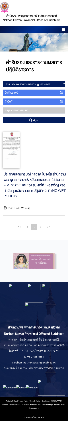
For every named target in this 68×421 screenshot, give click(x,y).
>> (48, 226)
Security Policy (35, 401)
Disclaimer (46, 401)
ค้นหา (35, 120)
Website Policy (11, 401)
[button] (63, 30)
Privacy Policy (23, 401)
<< (19, 226)
